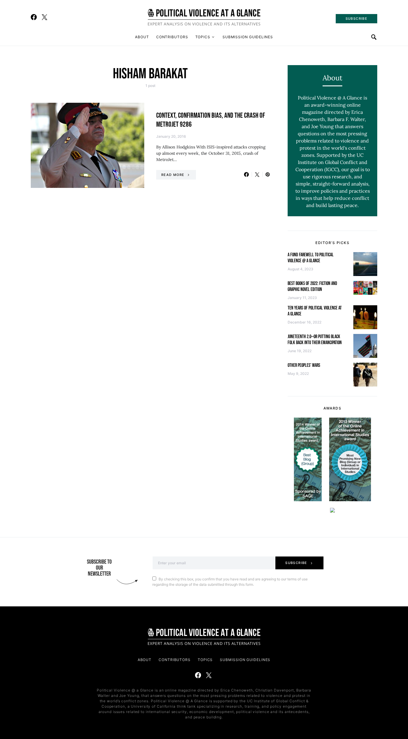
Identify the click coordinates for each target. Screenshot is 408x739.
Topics (202, 37)
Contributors (172, 37)
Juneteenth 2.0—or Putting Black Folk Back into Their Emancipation (315, 340)
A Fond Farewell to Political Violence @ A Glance (311, 258)
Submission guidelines (248, 37)
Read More (172, 175)
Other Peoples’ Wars (304, 365)
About (142, 37)
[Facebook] (34, 17)
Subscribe (296, 563)
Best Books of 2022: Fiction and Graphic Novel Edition (312, 286)
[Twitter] (44, 17)
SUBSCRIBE (356, 18)
